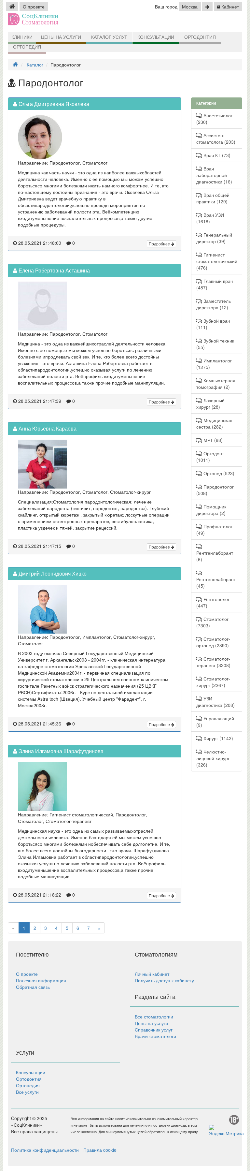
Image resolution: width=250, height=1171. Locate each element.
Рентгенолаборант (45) (216, 582)
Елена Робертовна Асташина (53, 270)
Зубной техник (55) (215, 343)
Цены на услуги (61, 37)
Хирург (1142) (217, 738)
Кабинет (229, 6)
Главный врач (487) (214, 284)
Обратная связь (33, 987)
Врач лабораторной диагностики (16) (214, 175)
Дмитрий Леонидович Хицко (52, 573)
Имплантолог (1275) (214, 363)
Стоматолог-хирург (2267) (213, 681)
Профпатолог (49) (214, 529)
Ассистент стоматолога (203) (215, 138)
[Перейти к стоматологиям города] (207, 6)
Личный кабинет (152, 974)
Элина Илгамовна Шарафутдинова (60, 751)
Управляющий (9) (215, 721)
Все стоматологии (154, 1016)
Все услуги (27, 1092)
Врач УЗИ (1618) (210, 218)
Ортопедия (27, 47)
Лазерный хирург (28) (210, 403)
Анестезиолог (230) (214, 118)
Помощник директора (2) (211, 509)
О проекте (34, 6)
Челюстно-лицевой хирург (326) (212, 758)
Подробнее (160, 243)
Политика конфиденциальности (45, 1150)
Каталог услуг (109, 37)
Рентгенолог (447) (212, 602)
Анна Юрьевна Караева (46, 428)
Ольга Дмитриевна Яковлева (53, 104)
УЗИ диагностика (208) (215, 701)
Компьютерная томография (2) (215, 383)
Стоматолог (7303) (212, 622)
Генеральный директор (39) (214, 237)
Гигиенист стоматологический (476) (216, 261)
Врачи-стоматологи (155, 1036)
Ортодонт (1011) (210, 456)
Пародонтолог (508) (215, 489)
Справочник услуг (154, 1029)
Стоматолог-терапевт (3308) (213, 661)
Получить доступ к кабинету (164, 980)
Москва (190, 6)
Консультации (155, 37)
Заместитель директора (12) (213, 304)
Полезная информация (41, 980)
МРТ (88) (212, 440)
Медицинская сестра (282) (214, 423)
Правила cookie (100, 1150)
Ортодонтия (200, 37)
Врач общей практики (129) (212, 198)
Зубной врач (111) (213, 323)
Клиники (22, 37)
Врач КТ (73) (216, 155)
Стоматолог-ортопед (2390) (213, 642)
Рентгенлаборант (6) (214, 556)
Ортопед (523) (218, 473)
